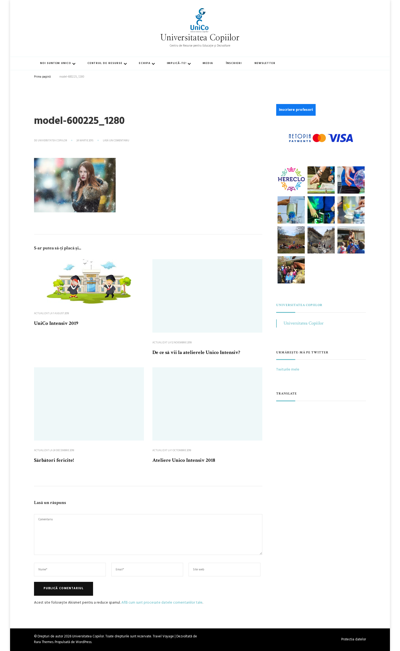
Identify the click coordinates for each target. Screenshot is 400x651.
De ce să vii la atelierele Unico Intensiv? (196, 352)
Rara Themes (43, 642)
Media (208, 63)
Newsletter (264, 63)
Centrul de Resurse (104, 63)
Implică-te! (176, 63)
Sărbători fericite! (54, 460)
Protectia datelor (353, 639)
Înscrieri (234, 63)
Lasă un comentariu (116, 141)
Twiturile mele (287, 369)
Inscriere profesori (296, 110)
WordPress (83, 642)
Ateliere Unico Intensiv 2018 (183, 460)
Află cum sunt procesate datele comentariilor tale (161, 603)
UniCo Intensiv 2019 (56, 323)
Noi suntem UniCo (55, 63)
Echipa (144, 63)
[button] (291, 179)
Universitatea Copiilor (200, 38)
